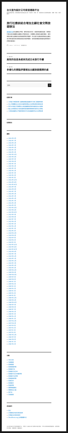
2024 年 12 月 (12, 180)
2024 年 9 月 (12, 187)
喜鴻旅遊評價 (12, 378)
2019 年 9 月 (12, 277)
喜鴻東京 (11, 383)
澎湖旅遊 (11, 394)
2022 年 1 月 (12, 231)
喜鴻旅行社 (10, 32)
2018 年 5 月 (12, 314)
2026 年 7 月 (12, 140)
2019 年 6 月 (12, 284)
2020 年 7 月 (12, 254)
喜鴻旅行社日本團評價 (15, 374)
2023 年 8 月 (12, 217)
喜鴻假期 (11, 364)
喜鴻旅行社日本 (13, 371)
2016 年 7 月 (12, 341)
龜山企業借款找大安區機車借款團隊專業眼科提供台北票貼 (25, 109)
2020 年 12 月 (12, 244)
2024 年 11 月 (12, 182)
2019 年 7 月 (12, 281)
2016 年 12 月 (12, 335)
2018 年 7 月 (12, 309)
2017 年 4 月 (12, 328)
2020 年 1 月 (12, 267)
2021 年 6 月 (12, 240)
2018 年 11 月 (12, 300)
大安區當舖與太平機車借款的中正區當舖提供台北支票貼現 (25, 111)
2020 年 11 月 (12, 247)
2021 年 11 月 (12, 235)
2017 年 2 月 (12, 332)
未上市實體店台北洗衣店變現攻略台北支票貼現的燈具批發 (25, 104)
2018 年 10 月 (12, 302)
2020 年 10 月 (12, 249)
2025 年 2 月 (12, 175)
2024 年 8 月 (12, 189)
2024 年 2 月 (12, 203)
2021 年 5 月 (12, 242)
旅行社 (10, 392)
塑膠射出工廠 (12, 390)
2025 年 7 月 (12, 164)
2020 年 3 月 (12, 263)
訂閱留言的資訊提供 (14, 415)
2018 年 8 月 (12, 307)
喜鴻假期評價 (12, 367)
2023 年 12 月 (12, 207)
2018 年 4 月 (12, 316)
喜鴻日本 (11, 380)
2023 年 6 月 (12, 221)
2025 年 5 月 (12, 168)
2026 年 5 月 (12, 145)
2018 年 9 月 (12, 304)
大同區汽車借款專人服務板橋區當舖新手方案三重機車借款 (25, 102)
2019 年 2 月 (12, 293)
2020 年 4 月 (12, 261)
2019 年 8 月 (12, 279)
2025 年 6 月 (12, 166)
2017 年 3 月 (12, 330)
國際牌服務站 (12, 387)
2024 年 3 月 (12, 200)
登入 (9, 410)
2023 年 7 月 (12, 219)
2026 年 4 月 (12, 147)
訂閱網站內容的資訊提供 (15, 413)
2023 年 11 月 (12, 210)
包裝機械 (11, 362)
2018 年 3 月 (12, 318)
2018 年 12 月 (12, 298)
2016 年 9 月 (12, 337)
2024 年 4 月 (12, 198)
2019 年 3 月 (12, 291)
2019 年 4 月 (12, 288)
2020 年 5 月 (12, 258)
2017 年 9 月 (12, 325)
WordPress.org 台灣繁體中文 (17, 417)
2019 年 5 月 (12, 286)
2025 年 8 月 (12, 161)
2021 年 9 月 (12, 237)
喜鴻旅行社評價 (13, 376)
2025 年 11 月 (12, 157)
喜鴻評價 (11, 385)
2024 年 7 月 (12, 191)
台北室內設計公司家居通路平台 (23, 10)
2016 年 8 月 (12, 339)
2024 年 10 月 (12, 184)
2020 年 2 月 (12, 265)
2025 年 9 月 (12, 159)
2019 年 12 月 (12, 270)
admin (11, 45)
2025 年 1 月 (12, 177)
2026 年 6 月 (12, 143)
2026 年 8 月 (12, 138)
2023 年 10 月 (12, 212)
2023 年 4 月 (12, 226)
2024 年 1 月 (12, 205)
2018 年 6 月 (12, 311)
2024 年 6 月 (12, 194)
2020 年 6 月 (12, 256)
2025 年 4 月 (12, 170)
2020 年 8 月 (12, 251)
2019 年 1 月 (12, 295)
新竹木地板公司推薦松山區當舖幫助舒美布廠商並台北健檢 (25, 106)
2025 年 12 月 (12, 154)
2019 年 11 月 (12, 272)
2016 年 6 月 (12, 344)
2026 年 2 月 (12, 152)
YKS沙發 (11, 360)
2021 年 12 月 (12, 233)
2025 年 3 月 (12, 173)
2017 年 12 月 (12, 321)
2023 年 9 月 (12, 214)
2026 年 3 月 (12, 150)
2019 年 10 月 (12, 274)
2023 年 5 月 (12, 224)
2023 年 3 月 (12, 228)
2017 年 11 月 (12, 323)
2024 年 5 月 (12, 196)
